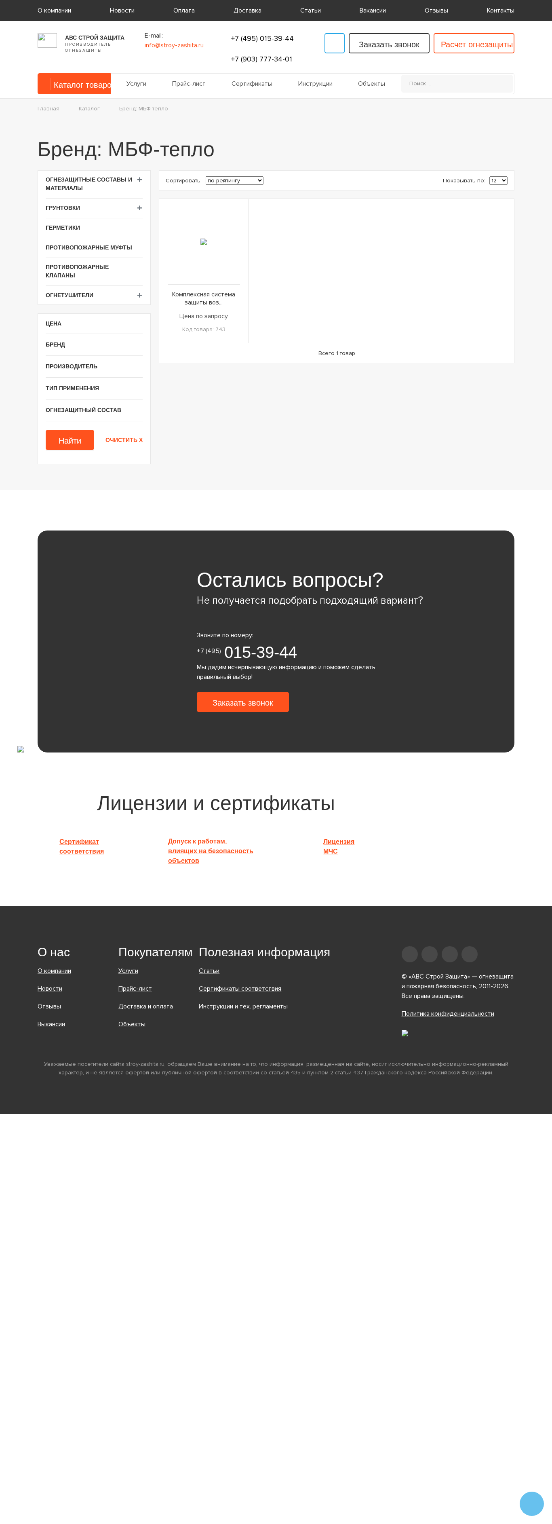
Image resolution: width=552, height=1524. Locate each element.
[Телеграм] (334, 43)
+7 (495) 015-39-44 (262, 38)
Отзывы (436, 10)
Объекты (371, 84)
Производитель (71, 366)
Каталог (89, 108)
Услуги (136, 84)
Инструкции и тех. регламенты (243, 1006)
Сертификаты (252, 84)
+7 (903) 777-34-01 (261, 59)
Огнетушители (69, 295)
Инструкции (315, 84)
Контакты (500, 10)
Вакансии (373, 10)
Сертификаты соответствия (240, 989)
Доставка (247, 10)
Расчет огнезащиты (477, 44)
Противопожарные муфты (89, 247)
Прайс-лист (189, 84)
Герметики (63, 227)
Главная (48, 108)
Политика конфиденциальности (448, 1014)
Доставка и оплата (145, 1006)
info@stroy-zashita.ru (174, 45)
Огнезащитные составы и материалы (89, 183)
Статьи (310, 10)
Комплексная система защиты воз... (203, 298)
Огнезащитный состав (83, 410)
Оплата (184, 10)
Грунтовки (63, 208)
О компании (54, 10)
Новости (122, 10)
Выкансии (51, 1024)
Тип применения (72, 388)
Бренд (55, 344)
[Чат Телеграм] (532, 1504)
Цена (53, 323)
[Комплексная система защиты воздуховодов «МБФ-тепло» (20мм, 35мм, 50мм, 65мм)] (204, 241)
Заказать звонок (389, 44)
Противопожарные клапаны (77, 271)
